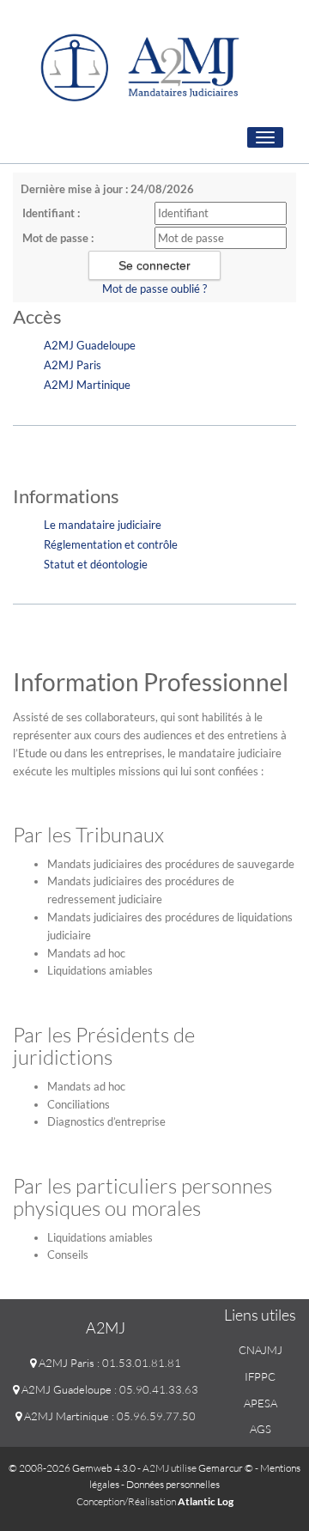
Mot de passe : (58, 238)
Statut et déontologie (96, 564)
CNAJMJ (260, 1350)
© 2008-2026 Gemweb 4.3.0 (72, 1467)
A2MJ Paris (72, 365)
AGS (260, 1429)
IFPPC (260, 1376)
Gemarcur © (225, 1467)
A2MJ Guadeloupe (90, 345)
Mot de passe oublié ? (154, 288)
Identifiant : (51, 213)
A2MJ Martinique (87, 385)
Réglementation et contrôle (111, 544)
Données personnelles (173, 1484)
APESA (260, 1403)
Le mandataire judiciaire (102, 525)
